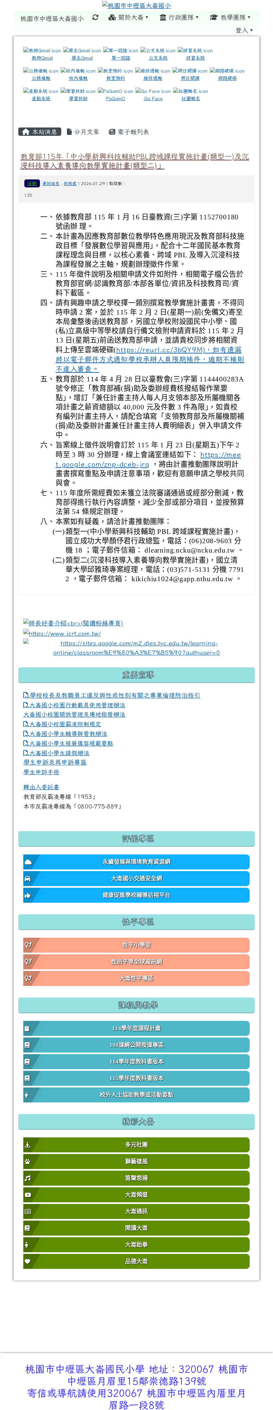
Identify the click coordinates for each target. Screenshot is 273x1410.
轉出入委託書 (41, 787)
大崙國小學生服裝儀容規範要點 (71, 743)
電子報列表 (132, 131)
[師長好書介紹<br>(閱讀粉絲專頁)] (73, 622)
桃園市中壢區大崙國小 (52, 18)
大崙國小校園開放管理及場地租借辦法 (74, 714)
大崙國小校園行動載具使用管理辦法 (77, 705)
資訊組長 (51, 183)
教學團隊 (232, 17)
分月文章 (85, 131)
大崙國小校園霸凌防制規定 (65, 724)
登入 (241, 30)
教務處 (70, 183)
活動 (32, 183)
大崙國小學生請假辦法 (59, 753)
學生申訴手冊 (41, 772)
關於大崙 (129, 17)
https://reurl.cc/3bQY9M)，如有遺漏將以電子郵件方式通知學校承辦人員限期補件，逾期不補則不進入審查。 (150, 359)
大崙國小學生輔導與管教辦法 (68, 734)
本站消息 (43, 131)
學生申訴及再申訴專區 (55, 762)
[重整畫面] (95, 17)
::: (94, 30)
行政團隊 (180, 17)
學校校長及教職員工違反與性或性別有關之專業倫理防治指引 (115, 695)
